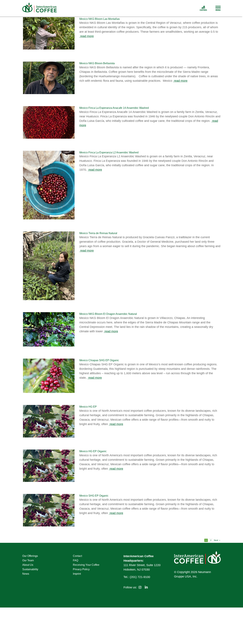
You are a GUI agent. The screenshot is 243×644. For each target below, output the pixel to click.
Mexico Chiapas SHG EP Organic (99, 360)
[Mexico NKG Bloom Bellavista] (49, 78)
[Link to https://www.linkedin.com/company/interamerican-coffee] (146, 587)
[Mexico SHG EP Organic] (49, 510)
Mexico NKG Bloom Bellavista (97, 63)
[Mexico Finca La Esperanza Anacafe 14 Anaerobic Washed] (49, 122)
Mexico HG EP (88, 406)
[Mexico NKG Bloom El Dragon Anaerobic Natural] (49, 329)
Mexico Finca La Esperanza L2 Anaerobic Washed (109, 152)
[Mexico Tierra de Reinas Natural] (49, 265)
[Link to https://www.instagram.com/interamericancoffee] (140, 587)
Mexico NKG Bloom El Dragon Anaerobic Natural (108, 314)
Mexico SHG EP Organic (93, 495)
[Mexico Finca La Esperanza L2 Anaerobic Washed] (49, 185)
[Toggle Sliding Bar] (214, 8)
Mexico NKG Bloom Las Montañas (99, 18)
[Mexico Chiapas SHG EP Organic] (49, 376)
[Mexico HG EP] (49, 421)
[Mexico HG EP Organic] (49, 466)
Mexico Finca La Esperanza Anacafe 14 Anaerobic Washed (114, 107)
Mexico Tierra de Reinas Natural (98, 233)
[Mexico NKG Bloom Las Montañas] (49, 33)
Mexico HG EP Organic (93, 451)
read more (86, 36)
